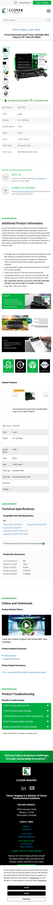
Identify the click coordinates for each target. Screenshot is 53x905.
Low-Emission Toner (40, 100)
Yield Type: (7, 145)
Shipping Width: (10, 567)
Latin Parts (26, 834)
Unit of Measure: (10, 561)
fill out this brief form (25, 191)
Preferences (26, 899)
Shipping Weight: (10, 574)
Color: (4, 133)
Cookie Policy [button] (34, 878)
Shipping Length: (10, 564)
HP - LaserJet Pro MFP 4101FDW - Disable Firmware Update (25, 672)
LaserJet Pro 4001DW (36, 524)
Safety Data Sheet (10, 655)
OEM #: (5, 120)
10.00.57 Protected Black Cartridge (18, 721)
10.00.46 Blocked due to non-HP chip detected (23, 716)
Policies (26, 826)
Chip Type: (6, 152)
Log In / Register (42, 3)
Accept (26, 887)
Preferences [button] (42, 880)
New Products (26, 847)
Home (15, 30)
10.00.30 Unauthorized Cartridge (17, 711)
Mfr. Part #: (7, 107)
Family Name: (8, 126)
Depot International (26, 836)
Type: (4, 114)
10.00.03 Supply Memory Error (16, 705)
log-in (34, 178)
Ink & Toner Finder (26, 841)
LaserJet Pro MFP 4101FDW (15, 534)
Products (23, 30)
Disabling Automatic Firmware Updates (20, 727)
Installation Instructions (12, 659)
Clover (37, 30)
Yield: (4, 139)
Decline (26, 893)
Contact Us (26, 829)
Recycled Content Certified (18, 100)
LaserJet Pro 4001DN (12, 524)
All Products (26, 844)
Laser (31, 30)
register (41, 178)
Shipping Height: (10, 570)
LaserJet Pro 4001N (11, 528)
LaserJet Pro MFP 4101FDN (15, 531)
